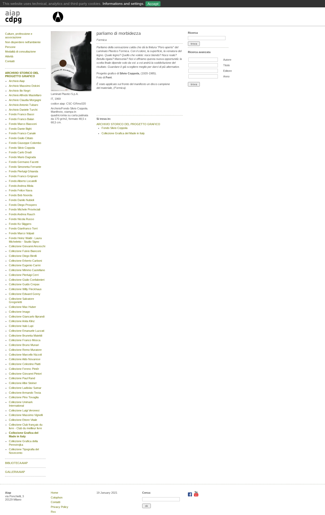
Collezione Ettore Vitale (23, 419)
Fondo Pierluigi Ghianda (23, 171)
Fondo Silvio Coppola (22, 147)
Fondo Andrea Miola (21, 185)
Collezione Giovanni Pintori (25, 373)
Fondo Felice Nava (20, 190)
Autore (227, 59)
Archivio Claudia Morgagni (25, 100)
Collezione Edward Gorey (24, 293)
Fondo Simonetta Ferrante (25, 166)
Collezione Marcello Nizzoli (25, 354)
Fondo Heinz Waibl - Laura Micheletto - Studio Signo (25, 240)
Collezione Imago (19, 311)
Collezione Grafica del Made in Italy (23, 434)
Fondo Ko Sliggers (20, 223)
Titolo (226, 65)
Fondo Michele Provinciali (24, 209)
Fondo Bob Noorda (20, 195)
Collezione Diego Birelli (23, 255)
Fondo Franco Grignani (23, 176)
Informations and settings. (123, 4)
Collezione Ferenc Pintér (24, 368)
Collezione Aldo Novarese (24, 359)
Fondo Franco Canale (22, 133)
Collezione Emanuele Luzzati (26, 330)
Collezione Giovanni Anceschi (27, 246)
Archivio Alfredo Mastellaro (25, 95)
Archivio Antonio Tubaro (23, 104)
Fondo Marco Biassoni (23, 123)
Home (54, 492)
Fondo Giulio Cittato (21, 138)
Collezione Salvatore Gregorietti (21, 300)
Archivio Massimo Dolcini (24, 85)
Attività (9, 56)
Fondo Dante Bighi (20, 128)
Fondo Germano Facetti (23, 161)
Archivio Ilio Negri (19, 90)
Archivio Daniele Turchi (23, 109)
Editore (227, 70)
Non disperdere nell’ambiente (23, 42)
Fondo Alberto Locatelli (23, 180)
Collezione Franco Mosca (24, 340)
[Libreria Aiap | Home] (28, 17)
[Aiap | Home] (57, 24)
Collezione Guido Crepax (24, 284)
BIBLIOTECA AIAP (16, 462)
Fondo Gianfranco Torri (23, 228)
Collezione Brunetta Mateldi (25, 335)
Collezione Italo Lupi (21, 325)
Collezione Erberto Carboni (25, 260)
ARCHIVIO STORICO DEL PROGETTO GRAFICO (22, 74)
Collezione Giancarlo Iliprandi (26, 316)
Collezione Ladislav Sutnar (25, 387)
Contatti (9, 61)
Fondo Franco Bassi (21, 114)
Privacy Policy (59, 506)
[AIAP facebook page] (190, 495)
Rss (53, 511)
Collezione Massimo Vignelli (26, 415)
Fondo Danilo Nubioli (21, 200)
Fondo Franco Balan (21, 119)
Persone (10, 46)
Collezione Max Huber (22, 306)
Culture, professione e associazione (18, 35)
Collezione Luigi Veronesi (24, 410)
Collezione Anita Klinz (22, 321)
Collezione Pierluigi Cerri (24, 274)
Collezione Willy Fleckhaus (25, 289)
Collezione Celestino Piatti (24, 364)
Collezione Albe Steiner (23, 383)
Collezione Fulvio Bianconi (25, 251)
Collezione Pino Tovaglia (24, 397)
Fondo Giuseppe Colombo (25, 142)
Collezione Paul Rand (22, 378)
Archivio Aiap (17, 80)
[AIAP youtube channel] (196, 495)
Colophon (56, 497)
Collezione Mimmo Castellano (27, 270)
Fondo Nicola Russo (21, 219)
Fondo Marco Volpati (21, 233)
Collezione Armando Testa (25, 392)
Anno (226, 76)
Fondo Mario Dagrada (22, 157)
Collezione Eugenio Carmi (24, 265)
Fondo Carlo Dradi (20, 152)
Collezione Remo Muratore (25, 349)
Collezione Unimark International (21, 404)
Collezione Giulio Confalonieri (26, 279)
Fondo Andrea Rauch (22, 214)
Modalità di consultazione (20, 51)
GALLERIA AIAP (15, 471)
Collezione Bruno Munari (24, 344)
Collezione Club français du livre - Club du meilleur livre (25, 426)
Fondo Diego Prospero (23, 204)
